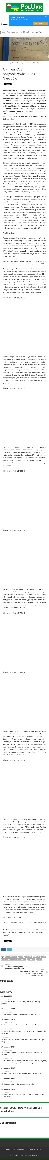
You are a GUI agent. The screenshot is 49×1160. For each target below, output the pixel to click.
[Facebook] (24, 1152)
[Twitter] (27, 1152)
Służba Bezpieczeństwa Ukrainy (13, 959)
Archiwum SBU (11, 956)
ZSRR (39, 959)
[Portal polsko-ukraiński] (24, 8)
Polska (28, 956)
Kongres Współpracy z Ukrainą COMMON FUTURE (20, 1014)
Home (2, 32)
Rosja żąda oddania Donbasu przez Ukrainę (18, 1084)
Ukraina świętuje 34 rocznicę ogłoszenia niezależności (21, 1073)
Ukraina (31, 959)
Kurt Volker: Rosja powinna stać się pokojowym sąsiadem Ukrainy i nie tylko (32, 972)
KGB (21, 956)
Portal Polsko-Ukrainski (34, 1149)
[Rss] (22, 1152)
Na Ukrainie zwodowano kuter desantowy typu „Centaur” (16, 966)
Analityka (10, 32)
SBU (43, 956)
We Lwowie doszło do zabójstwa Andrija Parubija (19, 1025)
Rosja (36, 956)
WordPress (20, 1149)
